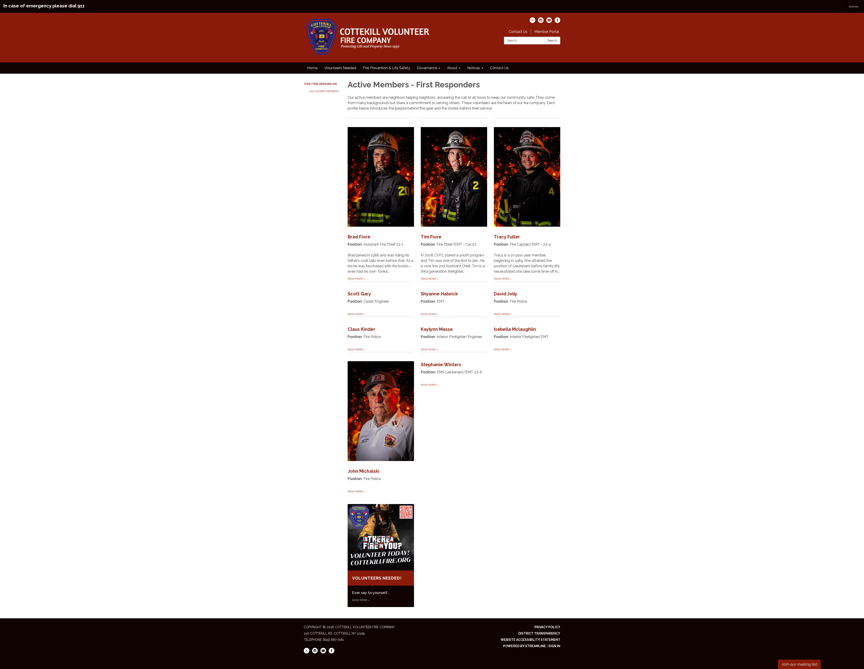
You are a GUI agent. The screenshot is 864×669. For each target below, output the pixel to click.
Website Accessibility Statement (530, 640)
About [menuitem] (452, 68)
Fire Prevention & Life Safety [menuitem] (386, 68)
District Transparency (539, 633)
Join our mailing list (799, 664)
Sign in (554, 646)
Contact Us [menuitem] (499, 68)
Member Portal (546, 32)
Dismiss (853, 6)
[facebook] (557, 22)
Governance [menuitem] (427, 68)
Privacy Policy (547, 627)
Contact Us (518, 32)
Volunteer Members (324, 91)
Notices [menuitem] (473, 68)
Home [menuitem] (312, 68)
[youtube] (549, 22)
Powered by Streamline (524, 646)
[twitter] (532, 22)
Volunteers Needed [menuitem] (340, 68)
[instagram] (541, 22)
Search (552, 40)
